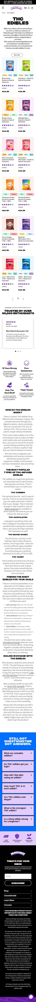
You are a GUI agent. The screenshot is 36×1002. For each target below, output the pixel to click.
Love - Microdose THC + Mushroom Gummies (8, 279)
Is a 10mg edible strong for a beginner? (16, 820)
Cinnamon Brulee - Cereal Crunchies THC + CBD (8, 199)
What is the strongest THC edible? (15, 809)
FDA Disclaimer (24, 913)
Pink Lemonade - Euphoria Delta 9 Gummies (8, 160)
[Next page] (23, 299)
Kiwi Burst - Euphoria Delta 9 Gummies (25, 79)
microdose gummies (11, 642)
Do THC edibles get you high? (16, 765)
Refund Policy (10, 913)
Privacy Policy (24, 910)
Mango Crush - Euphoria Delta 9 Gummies (8, 120)
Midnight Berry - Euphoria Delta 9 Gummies (24, 120)
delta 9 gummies (11, 509)
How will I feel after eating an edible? (14, 776)
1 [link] (12, 299)
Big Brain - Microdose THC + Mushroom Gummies (25, 239)
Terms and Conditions (18, 915)
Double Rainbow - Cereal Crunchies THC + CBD (24, 199)
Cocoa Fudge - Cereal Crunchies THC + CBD (8, 239)
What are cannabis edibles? (13, 754)
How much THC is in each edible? (14, 787)
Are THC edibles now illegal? (15, 798)
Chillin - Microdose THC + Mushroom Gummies (25, 279)
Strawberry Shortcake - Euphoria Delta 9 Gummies (26, 160)
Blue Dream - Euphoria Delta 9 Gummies (8, 80)
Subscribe (18, 883)
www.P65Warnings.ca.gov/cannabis (18, 927)
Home (3, 13)
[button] (3, 7)
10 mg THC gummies (15, 686)
